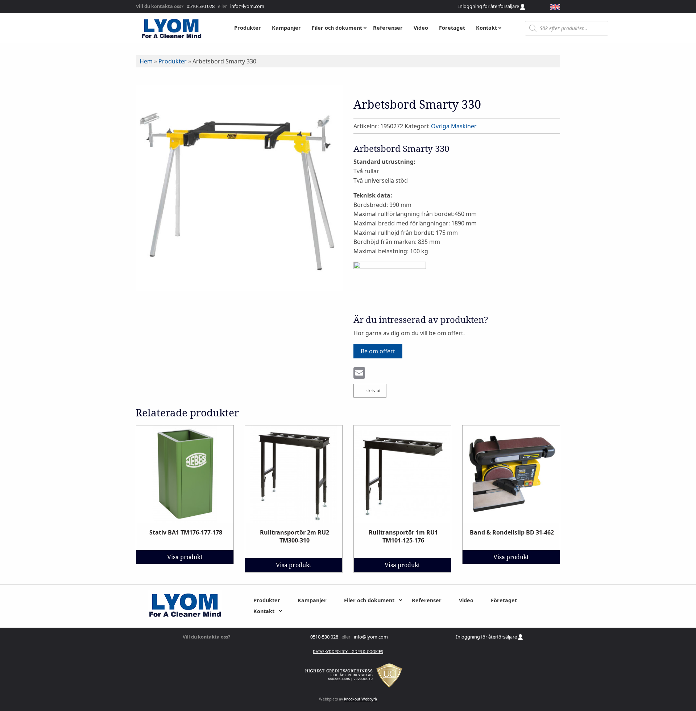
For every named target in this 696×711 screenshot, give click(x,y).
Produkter (172, 61)
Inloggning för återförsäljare (489, 6)
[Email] (359, 373)
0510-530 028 (200, 6)
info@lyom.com (246, 6)
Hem (146, 61)
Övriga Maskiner (454, 126)
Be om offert (378, 351)
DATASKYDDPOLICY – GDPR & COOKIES (348, 651)
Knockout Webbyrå (360, 699)
